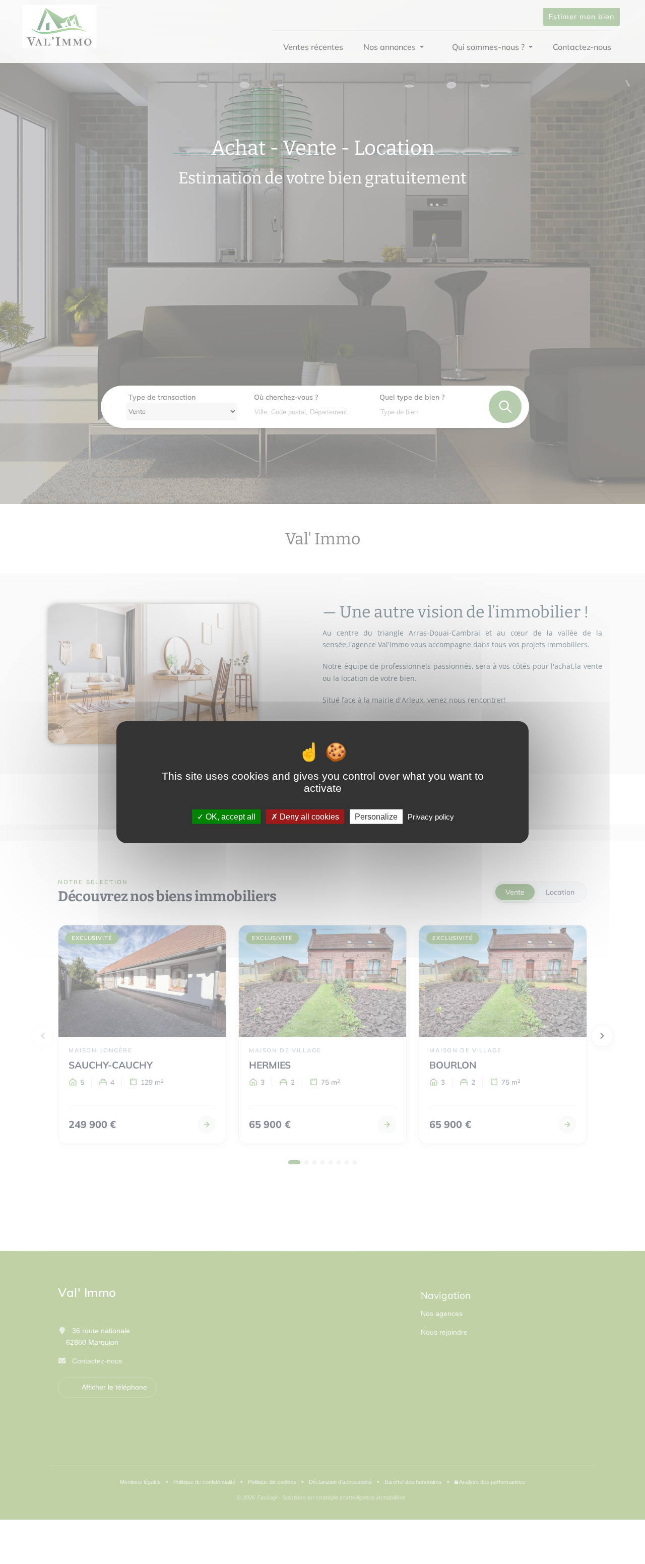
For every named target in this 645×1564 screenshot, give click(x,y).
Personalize (376, 816)
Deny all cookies (308, 816)
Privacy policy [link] (431, 816)
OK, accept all (229, 816)
